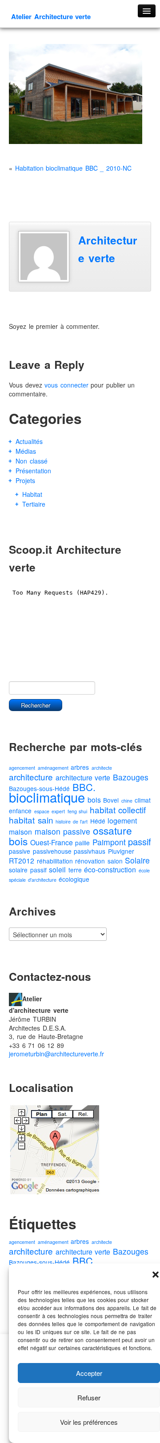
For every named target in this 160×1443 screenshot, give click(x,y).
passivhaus (89, 851)
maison (20, 832)
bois (94, 800)
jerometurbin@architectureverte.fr (56, 1053)
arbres (80, 767)
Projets (25, 480)
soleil (57, 869)
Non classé (32, 460)
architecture (31, 777)
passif (139, 841)
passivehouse (52, 851)
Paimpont (109, 841)
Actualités (29, 441)
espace (41, 811)
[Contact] (15, 998)
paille (82, 842)
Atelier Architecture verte (51, 16)
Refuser (88, 1397)
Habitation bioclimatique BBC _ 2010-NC (73, 168)
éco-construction (110, 869)
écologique (74, 879)
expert (58, 811)
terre (75, 869)
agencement (22, 767)
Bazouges (130, 777)
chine (126, 800)
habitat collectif (118, 809)
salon (115, 860)
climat (143, 799)
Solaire (137, 860)
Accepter (89, 1373)
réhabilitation (55, 860)
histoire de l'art (72, 821)
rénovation (90, 860)
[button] (155, 1274)
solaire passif (28, 869)
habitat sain (31, 820)
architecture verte (83, 777)
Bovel (111, 799)
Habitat (32, 494)
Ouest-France (51, 842)
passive (19, 851)
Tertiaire (33, 504)
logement (122, 820)
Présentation (33, 470)
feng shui (78, 811)
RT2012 (21, 860)
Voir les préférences (89, 1422)
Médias (26, 451)
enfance (20, 810)
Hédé (97, 820)
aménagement (53, 767)
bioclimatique (47, 796)
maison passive (63, 831)
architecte (102, 767)
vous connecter (66, 384)
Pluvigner (121, 851)
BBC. (84, 787)
